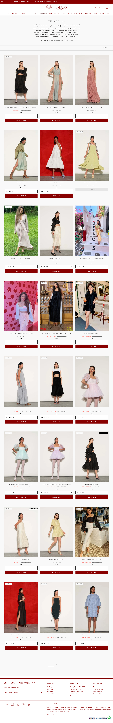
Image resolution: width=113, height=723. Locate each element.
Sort (105, 47)
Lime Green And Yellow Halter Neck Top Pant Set (92, 258)
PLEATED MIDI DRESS (21, 559)
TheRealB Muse (97, 693)
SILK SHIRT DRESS (21, 183)
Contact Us (50, 689)
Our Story (49, 687)
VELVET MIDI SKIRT (56, 409)
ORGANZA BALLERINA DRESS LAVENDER (56, 484)
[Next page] (62, 665)
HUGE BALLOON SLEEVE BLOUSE (21, 333)
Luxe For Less (54, 13)
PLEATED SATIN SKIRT (57, 258)
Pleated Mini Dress (91, 333)
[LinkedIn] (29, 704)
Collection (12, 13)
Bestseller (104, 13)
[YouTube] (23, 704)
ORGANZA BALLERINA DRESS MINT (21, 484)
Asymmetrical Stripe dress (56, 635)
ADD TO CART (21, 120)
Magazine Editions (98, 689)
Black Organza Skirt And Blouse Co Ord (21, 107)
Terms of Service (74, 696)
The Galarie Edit (40, 13)
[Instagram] (12, 704)
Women (22, 13)
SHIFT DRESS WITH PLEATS (21, 409)
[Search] (99, 7)
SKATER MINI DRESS (56, 559)
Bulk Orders (50, 691)
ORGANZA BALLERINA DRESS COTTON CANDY (92, 409)
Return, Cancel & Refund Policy (78, 687)
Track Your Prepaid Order (76, 691)
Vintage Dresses (68, 40)
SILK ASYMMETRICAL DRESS (56, 107)
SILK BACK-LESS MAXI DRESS (91, 107)
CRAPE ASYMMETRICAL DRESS (21, 258)
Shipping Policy (74, 693)
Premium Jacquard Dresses (56, 40)
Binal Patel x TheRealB (72, 13)
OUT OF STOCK (92, 189)
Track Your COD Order (75, 689)
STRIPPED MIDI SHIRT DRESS (92, 635)
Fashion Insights (97, 687)
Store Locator (50, 693)
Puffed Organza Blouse (91, 559)
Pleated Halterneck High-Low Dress (56, 333)
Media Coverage (97, 691)
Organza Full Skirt (92, 484)
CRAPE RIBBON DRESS (92, 183)
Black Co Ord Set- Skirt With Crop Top (21, 635)
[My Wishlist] (103, 7)
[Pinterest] (18, 704)
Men (29, 13)
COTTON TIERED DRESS (56, 183)
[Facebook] (7, 704)
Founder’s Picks (90, 13)
